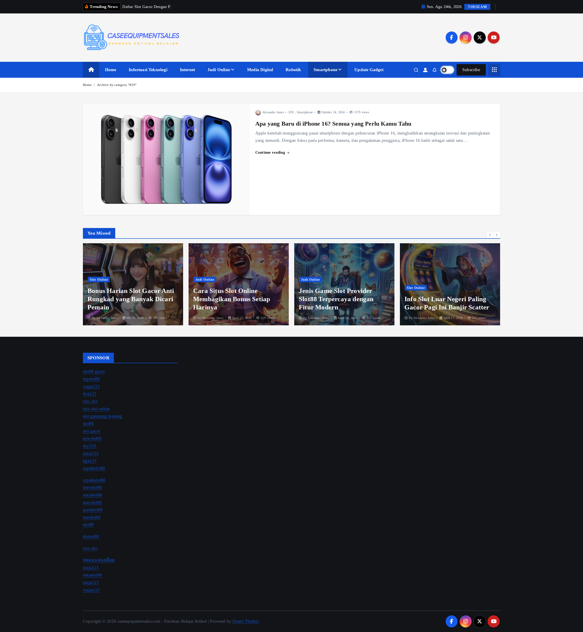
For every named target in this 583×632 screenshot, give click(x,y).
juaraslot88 (92, 509)
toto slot (90, 401)
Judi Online (218, 69)
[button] (490, 234)
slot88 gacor (94, 371)
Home (110, 69)
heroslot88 (92, 487)
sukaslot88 (92, 494)
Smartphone (325, 69)
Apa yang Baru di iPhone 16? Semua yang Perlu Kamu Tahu (333, 123)
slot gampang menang (102, 416)
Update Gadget (369, 69)
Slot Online (99, 279)
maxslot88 (92, 502)
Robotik (293, 69)
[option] (133, 284)
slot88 (88, 423)
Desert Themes (246, 621)
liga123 (89, 460)
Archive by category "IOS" (116, 85)
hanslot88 (91, 517)
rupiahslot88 (94, 468)
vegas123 (91, 386)
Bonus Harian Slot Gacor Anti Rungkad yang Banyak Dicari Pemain (130, 299)
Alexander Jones (273, 112)
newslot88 (92, 438)
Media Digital (260, 69)
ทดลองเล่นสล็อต (99, 560)
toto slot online (96, 408)
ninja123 (91, 453)
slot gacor (91, 431)
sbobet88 (91, 536)
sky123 (89, 445)
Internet (187, 69)
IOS (291, 112)
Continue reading (270, 152)
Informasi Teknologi (148, 69)
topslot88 (91, 378)
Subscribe (471, 69)
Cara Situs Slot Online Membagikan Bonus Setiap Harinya (231, 299)
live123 (89, 393)
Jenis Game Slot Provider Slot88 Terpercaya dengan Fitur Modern (336, 299)
